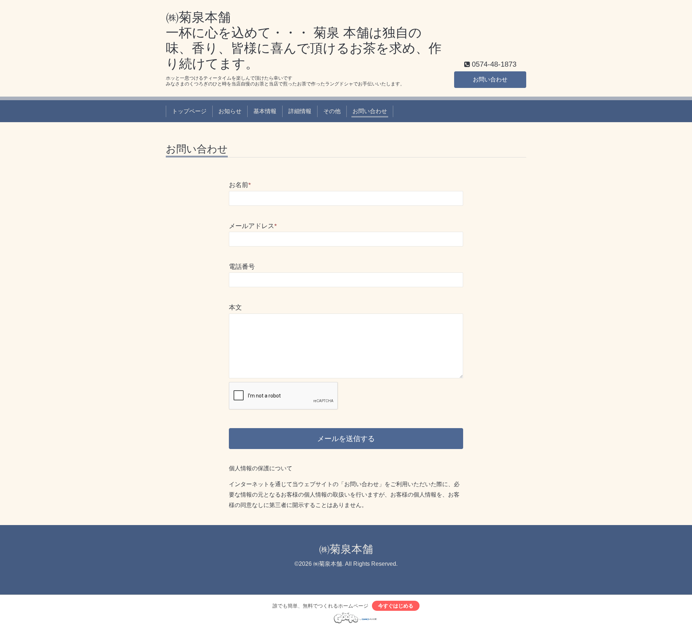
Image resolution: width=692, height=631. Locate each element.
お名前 (240, 184)
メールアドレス (253, 226)
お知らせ (229, 111)
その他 (332, 111)
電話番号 (242, 266)
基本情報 (264, 111)
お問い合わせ (490, 79)
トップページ (189, 111)
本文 (235, 307)
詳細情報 (299, 111)
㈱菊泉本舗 (346, 549)
